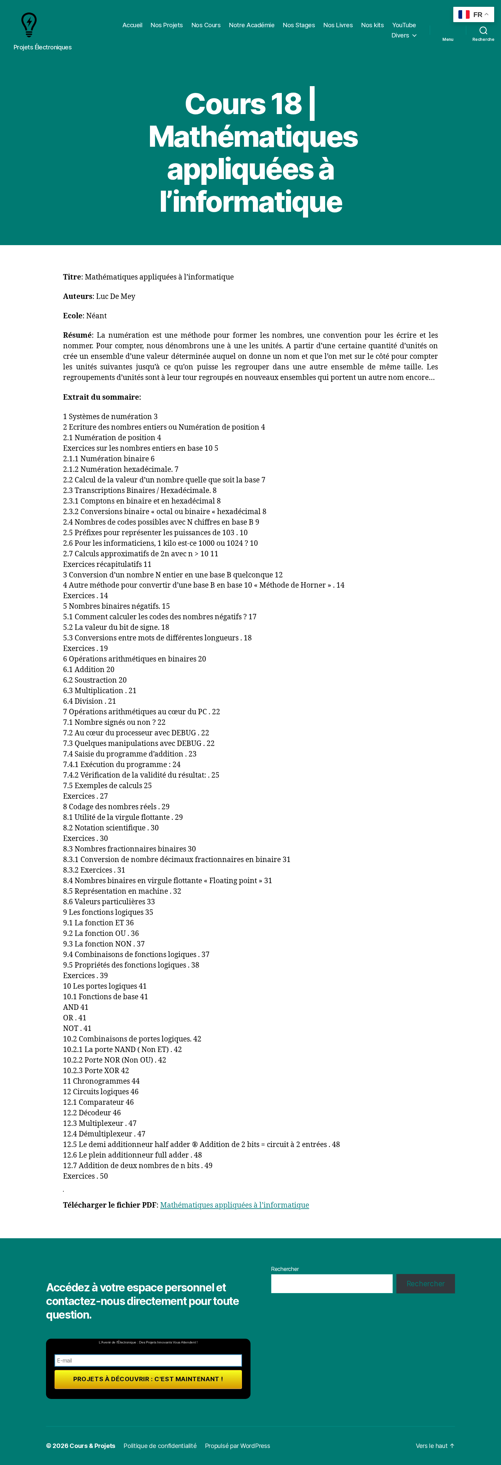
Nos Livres (338, 25)
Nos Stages (299, 25)
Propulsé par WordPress (237, 1445)
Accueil (132, 25)
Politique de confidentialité (159, 1445)
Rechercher (285, 1268)
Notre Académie (251, 25)
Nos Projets (167, 25)
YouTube (404, 25)
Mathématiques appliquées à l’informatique (234, 1205)
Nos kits (372, 25)
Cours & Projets (92, 1445)
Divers (400, 35)
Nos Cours (206, 25)
